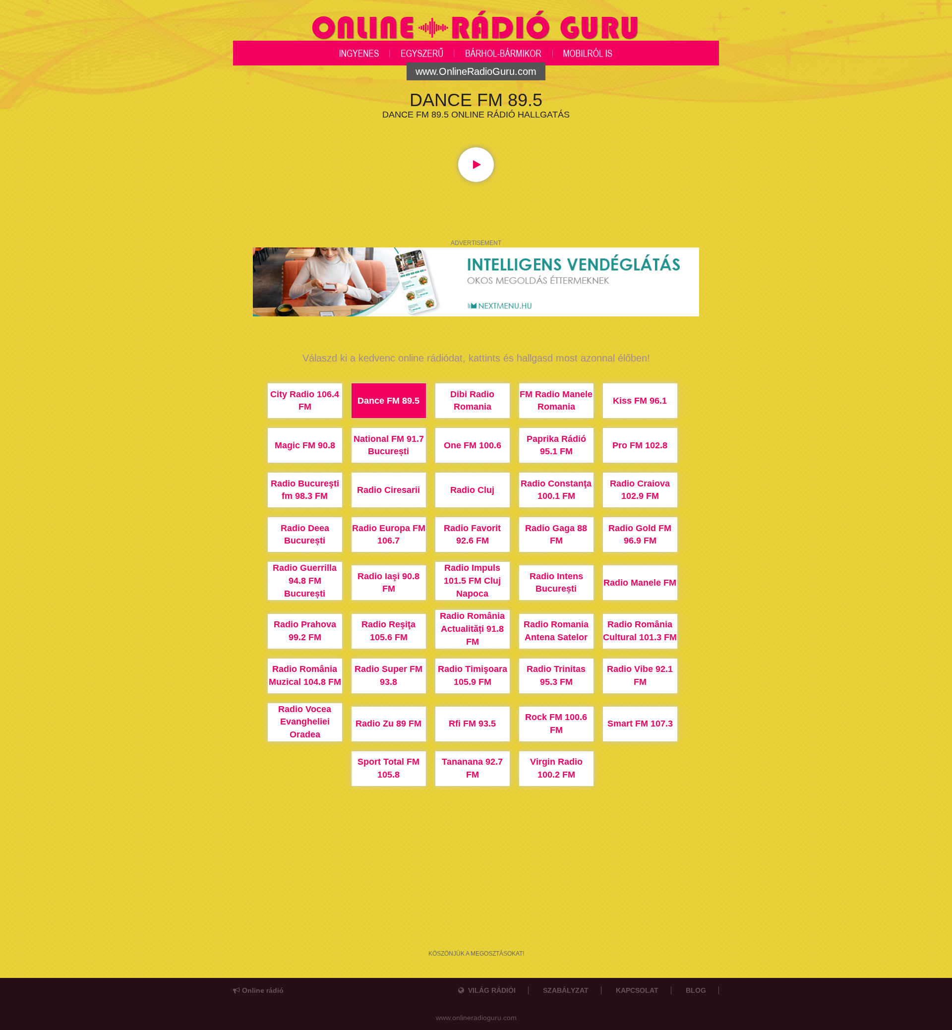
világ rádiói (490, 990)
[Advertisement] (476, 897)
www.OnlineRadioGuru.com (476, 71)
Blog (696, 990)
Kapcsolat (637, 990)
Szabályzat (566, 990)
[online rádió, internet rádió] (476, 27)
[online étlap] (476, 281)
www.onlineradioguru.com (476, 1018)
